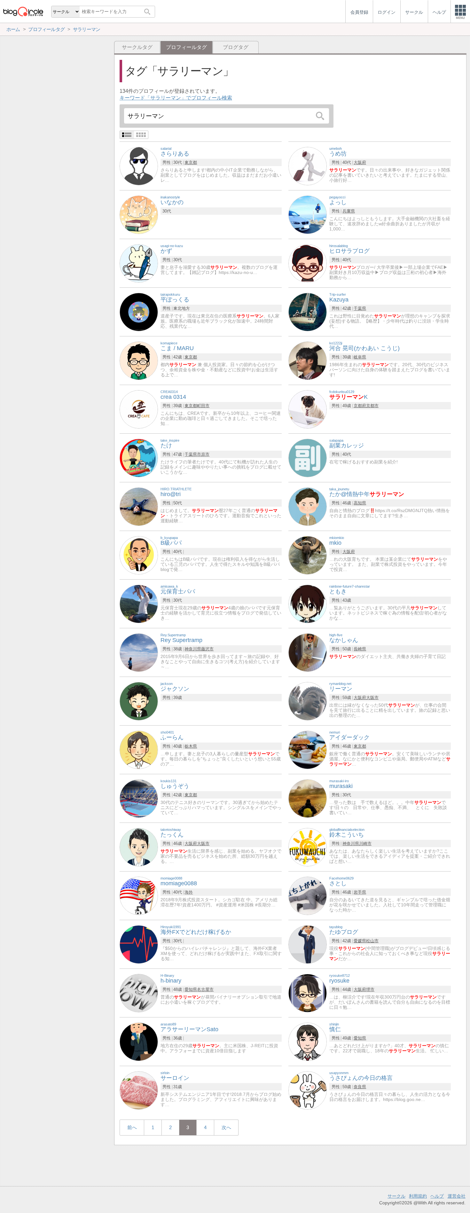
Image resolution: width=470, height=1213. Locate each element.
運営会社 (457, 1196)
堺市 (370, 989)
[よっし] (307, 214)
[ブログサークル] (23, 11)
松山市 (372, 940)
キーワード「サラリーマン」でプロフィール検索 (176, 97)
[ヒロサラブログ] (307, 263)
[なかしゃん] (307, 652)
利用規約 (418, 1196)
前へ (132, 1127)
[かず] (139, 263)
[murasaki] (307, 798)
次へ (226, 1127)
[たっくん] (139, 846)
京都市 (372, 405)
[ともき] (307, 603)
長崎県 (360, 649)
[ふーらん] (139, 749)
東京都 (190, 162)
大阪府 (360, 162)
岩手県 (360, 892)
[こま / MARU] (139, 360)
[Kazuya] (307, 311)
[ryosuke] (307, 992)
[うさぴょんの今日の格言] (307, 1090)
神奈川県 (192, 649)
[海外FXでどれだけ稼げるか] (139, 944)
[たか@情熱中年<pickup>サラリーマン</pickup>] (307, 506)
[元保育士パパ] (139, 603)
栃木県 (190, 746)
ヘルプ (437, 1196)
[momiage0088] (139, 895)
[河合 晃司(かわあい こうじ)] (307, 360)
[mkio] (307, 555)
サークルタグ (137, 47)
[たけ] (139, 457)
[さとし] (307, 895)
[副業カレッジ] (307, 457)
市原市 (203, 454)
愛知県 (190, 989)
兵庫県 (348, 211)
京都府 (360, 405)
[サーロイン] (139, 1090)
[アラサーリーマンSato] (139, 1041)
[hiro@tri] (139, 506)
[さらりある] (139, 165)
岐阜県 (360, 357)
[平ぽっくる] (139, 311)
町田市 (203, 405)
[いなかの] (139, 214)
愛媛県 (360, 940)
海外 (188, 892)
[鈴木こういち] (307, 846)
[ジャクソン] (139, 700)
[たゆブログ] (307, 944)
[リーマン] (307, 700)
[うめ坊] (307, 165)
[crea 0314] (139, 409)
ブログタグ (235, 47)
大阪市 (372, 697)
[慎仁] (307, 1041)
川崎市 (365, 843)
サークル (396, 1196)
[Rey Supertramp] (139, 652)
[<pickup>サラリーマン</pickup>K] (307, 409)
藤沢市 (207, 649)
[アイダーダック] (307, 749)
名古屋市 (205, 989)
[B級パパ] (139, 555)
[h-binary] (139, 992)
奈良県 (360, 1086)
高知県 (360, 503)
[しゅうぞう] (139, 798)
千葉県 (360, 308)
